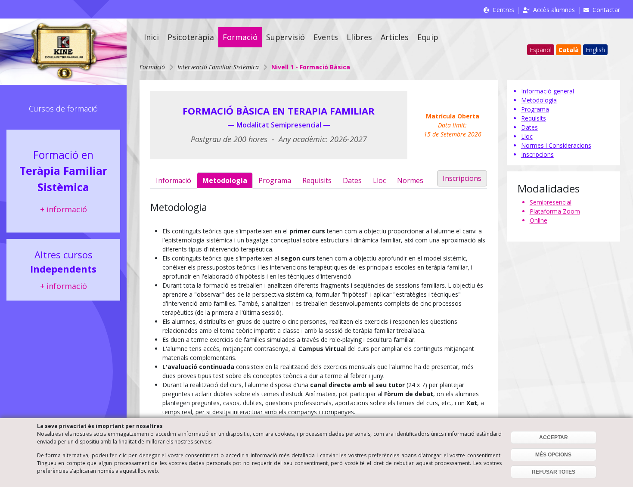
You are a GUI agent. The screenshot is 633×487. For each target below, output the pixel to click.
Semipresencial (550, 202)
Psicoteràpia (191, 37)
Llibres (359, 37)
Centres (503, 10)
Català (569, 50)
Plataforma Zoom (555, 211)
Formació (240, 37)
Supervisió (285, 37)
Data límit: (452, 125)
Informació (173, 180)
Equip (427, 37)
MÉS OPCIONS (553, 455)
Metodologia (224, 180)
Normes (410, 180)
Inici (151, 37)
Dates (352, 180)
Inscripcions (462, 178)
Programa (274, 180)
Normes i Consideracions (556, 145)
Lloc (379, 180)
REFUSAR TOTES (553, 472)
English (595, 50)
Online (538, 220)
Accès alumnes (554, 10)
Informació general (547, 91)
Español (541, 50)
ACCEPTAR (553, 437)
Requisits (317, 180)
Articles (395, 37)
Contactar (606, 10)
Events (325, 37)
